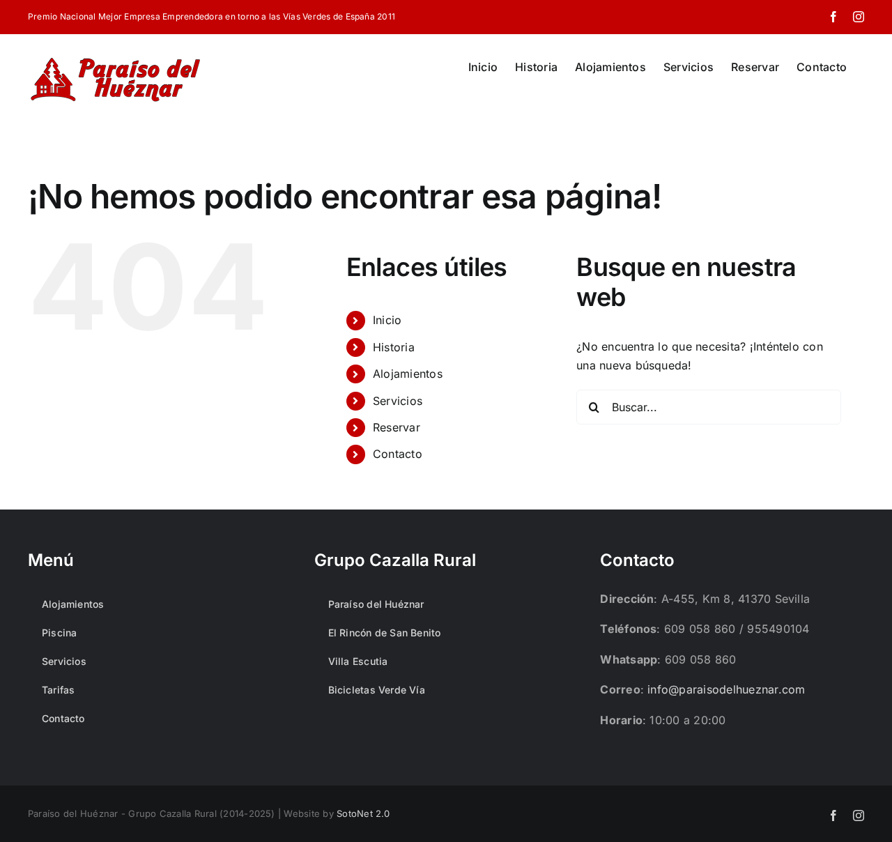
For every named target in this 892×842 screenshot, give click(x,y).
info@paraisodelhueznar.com (726, 689)
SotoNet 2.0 (363, 813)
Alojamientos (408, 374)
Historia (394, 347)
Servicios (397, 401)
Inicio (387, 320)
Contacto (397, 454)
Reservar (396, 427)
